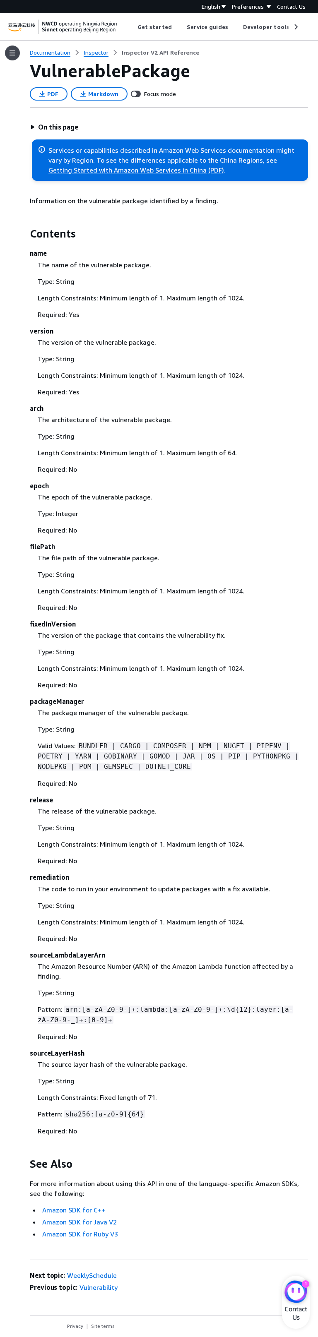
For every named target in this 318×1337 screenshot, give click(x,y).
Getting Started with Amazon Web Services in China (127, 170)
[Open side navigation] (12, 53)
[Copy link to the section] (23, 234)
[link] (160, 52)
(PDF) (216, 170)
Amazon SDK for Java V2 (79, 1222)
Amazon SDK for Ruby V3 (80, 1234)
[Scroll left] (131, 27)
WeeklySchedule (92, 1275)
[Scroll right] (295, 27)
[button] (54, 127)
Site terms (103, 1326)
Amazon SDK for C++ (73, 1210)
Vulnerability (99, 1287)
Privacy (75, 1326)
